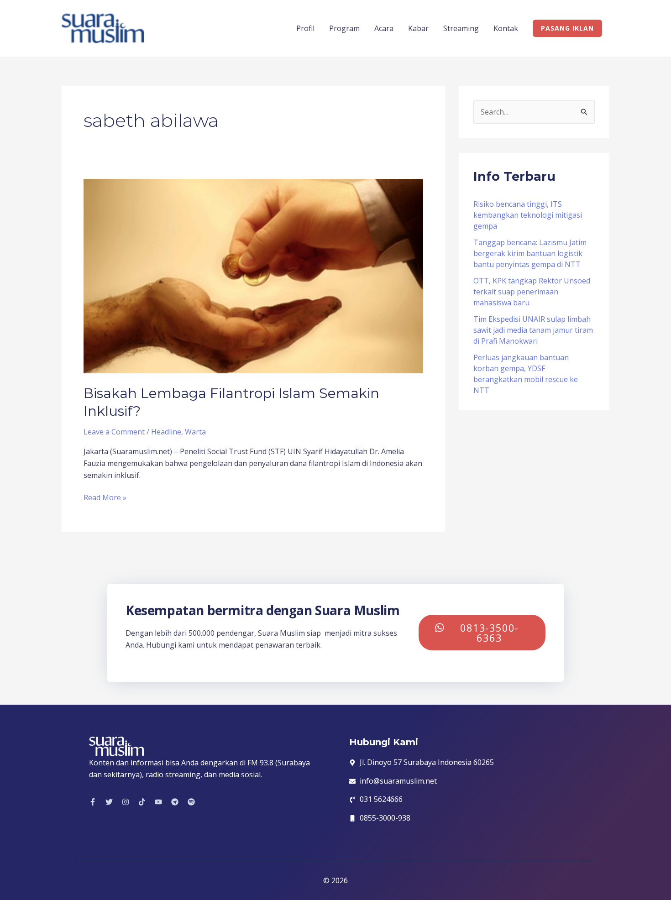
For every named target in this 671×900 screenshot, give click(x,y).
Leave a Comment (114, 432)
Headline (166, 432)
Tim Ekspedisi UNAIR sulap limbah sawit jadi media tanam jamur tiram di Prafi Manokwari (533, 330)
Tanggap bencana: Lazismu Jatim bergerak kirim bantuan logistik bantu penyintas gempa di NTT (530, 253)
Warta (195, 432)
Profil (305, 28)
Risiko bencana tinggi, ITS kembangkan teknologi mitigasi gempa (527, 215)
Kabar (418, 28)
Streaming (461, 28)
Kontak (505, 28)
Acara (383, 28)
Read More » (105, 497)
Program (344, 28)
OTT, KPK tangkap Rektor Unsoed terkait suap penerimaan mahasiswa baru (531, 292)
